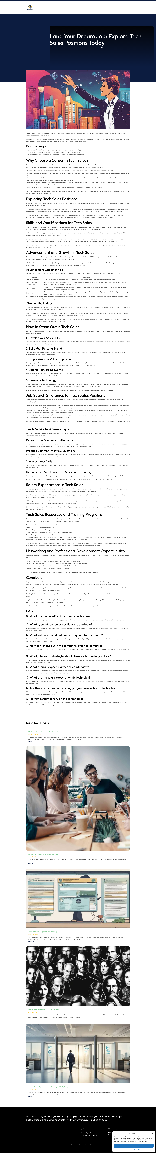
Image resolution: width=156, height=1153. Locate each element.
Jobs (105, 47)
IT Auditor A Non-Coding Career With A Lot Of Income (45, 732)
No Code (39, 734)
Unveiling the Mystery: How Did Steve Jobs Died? (43, 1009)
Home (82, 1133)
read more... (31, 741)
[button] (153, 1133)
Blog (79, 7)
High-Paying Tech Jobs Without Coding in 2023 (43, 854)
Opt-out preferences (128, 1149)
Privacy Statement (138, 1149)
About (75, 7)
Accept (134, 1146)
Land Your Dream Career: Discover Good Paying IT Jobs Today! (48, 1087)
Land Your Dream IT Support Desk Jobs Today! (42, 932)
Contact (85, 7)
